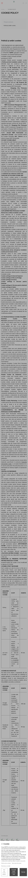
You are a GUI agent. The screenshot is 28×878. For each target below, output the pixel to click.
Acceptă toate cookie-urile (14, 872)
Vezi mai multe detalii (4, 872)
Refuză (23, 872)
